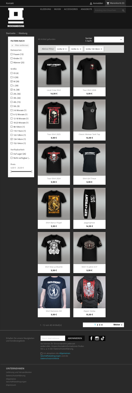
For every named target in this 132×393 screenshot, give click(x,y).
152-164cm (19, 143)
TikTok (102, 338)
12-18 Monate (20, 118)
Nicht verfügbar (22, 158)
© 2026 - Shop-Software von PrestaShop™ (66, 389)
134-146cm (19, 139)
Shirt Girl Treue (89, 178)
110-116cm (19, 131)
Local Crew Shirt (54, 90)
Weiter (118, 324)
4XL (16, 102)
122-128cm (19, 135)
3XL (16, 98)
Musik (57, 9)
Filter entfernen (19, 45)
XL (16, 89)
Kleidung (45, 9)
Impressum (11, 385)
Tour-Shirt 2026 (89, 90)
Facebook (91, 338)
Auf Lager (19, 154)
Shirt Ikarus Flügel (54, 222)
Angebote (86, 9)
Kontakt (10, 3)
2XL (16, 93)
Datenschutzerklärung (15, 375)
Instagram (97, 338)
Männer (18, 62)
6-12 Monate (20, 114)
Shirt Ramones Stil (54, 311)
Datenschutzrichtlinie (49, 358)
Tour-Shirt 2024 (54, 178)
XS (15, 73)
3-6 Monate (19, 110)
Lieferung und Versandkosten (19, 372)
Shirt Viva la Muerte (54, 267)
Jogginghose (89, 222)
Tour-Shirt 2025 (54, 134)
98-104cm (19, 126)
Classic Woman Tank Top (89, 134)
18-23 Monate (20, 122)
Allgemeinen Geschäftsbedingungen (55, 354)
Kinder (17, 58)
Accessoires (71, 9)
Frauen (18, 54)
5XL (16, 106)
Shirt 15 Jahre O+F (89, 267)
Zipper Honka (89, 311)
